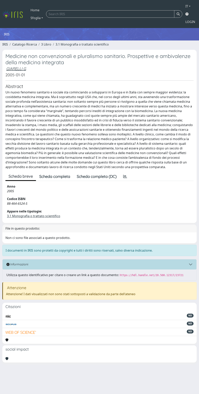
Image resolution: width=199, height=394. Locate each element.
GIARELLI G (16, 68)
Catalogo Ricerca (24, 44)
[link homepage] (14, 14)
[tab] (125, 176)
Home (35, 10)
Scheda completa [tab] (54, 176)
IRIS (5, 44)
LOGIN (190, 22)
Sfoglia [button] (36, 18)
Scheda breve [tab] (21, 176)
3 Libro (46, 44)
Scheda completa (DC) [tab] (97, 176)
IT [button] (186, 6)
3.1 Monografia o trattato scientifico (82, 44)
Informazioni (19, 264)
